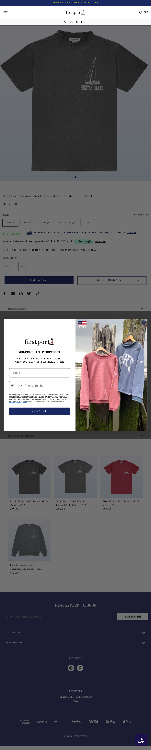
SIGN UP (39, 411)
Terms (25, 403)
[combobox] (16, 385)
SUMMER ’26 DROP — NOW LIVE (75, 3)
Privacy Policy (15, 403)
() (145, 12)
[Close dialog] (144, 322)
